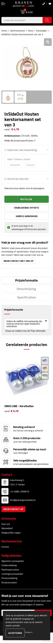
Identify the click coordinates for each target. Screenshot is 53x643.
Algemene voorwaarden (12, 561)
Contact (5, 546)
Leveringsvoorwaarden (12, 574)
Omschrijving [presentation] (26, 288)
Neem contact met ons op (18, 261)
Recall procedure (9, 582)
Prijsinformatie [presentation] (26, 280)
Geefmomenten (17, 30)
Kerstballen (41, 30)
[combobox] (22, 20)
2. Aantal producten (16, 179)
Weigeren (29, 632)
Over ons (5, 524)
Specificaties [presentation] (26, 297)
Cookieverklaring (9, 565)
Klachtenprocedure (10, 569)
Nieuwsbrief (7, 528)
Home (4, 30)
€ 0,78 (11, 411)
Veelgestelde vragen (11, 532)
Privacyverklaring (9, 578)
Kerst (30, 30)
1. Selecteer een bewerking (20, 150)
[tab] (26, 280)
